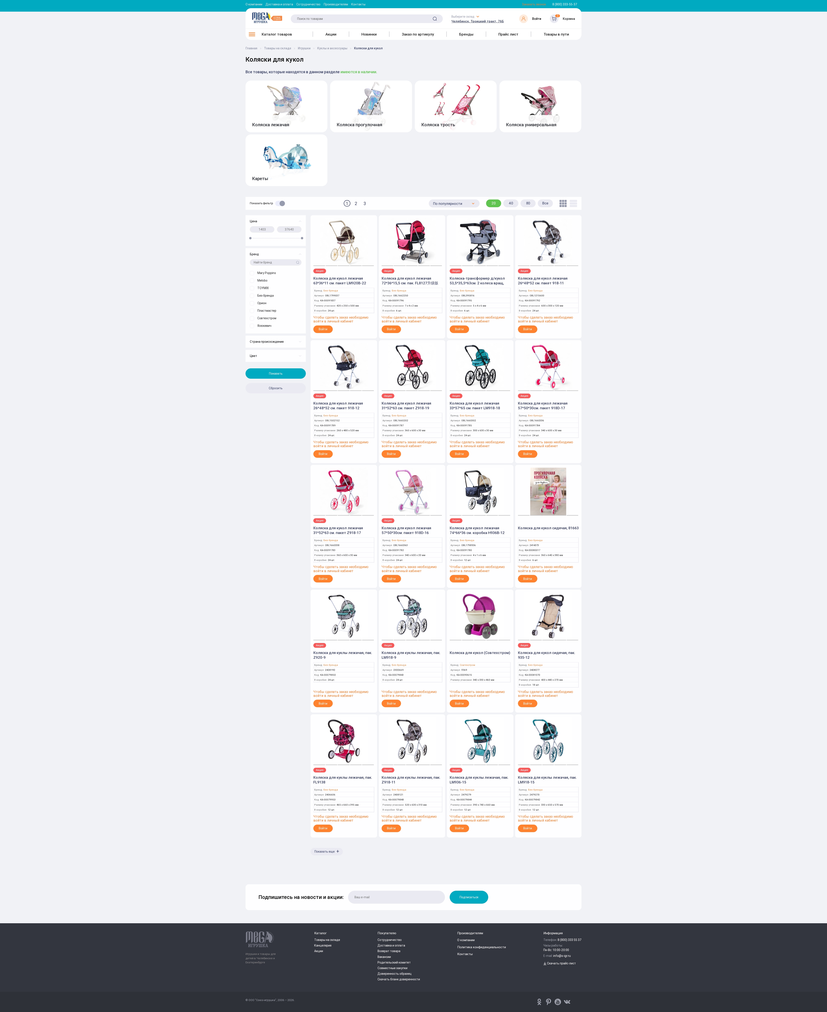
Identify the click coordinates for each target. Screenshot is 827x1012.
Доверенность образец (395, 973)
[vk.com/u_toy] (567, 1002)
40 (511, 203)
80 (528, 203)
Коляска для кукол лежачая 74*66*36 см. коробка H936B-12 (477, 530)
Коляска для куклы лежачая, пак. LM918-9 (411, 655)
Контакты (358, 4)
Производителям (336, 4)
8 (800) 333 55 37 (569, 940)
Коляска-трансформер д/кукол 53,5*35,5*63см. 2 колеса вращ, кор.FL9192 (477, 283)
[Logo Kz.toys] (267, 17)
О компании (254, 4)
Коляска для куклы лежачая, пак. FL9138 (342, 780)
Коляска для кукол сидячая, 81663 (548, 528)
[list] (572, 203)
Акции (330, 34)
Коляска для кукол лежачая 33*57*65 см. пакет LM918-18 (475, 405)
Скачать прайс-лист (561, 963)
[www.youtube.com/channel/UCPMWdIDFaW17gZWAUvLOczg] (558, 1002)
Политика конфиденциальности (481, 947)
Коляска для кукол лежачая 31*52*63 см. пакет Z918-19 (406, 405)
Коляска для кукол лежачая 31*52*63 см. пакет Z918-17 (338, 530)
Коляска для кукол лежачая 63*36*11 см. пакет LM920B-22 (339, 280)
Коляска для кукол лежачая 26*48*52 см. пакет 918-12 (338, 405)
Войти (323, 329)
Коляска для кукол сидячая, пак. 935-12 (546, 655)
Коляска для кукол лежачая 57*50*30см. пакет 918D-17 (542, 405)
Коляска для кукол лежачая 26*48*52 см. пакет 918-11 (542, 280)
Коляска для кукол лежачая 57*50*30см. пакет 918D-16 (406, 530)
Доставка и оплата (279, 4)
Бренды (466, 34)
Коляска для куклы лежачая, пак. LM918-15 (547, 780)
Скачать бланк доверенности (399, 979)
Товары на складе (327, 940)
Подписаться (469, 897)
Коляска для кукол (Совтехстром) (480, 652)
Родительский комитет (394, 962)
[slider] (250, 238)
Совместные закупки (392, 968)
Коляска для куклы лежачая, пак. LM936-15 (479, 780)
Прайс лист (508, 34)
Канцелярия (322, 945)
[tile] (562, 203)
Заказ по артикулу (418, 34)
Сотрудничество (308, 4)
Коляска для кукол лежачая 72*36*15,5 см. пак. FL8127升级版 (410, 280)
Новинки (369, 34)
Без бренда (330, 290)
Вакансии (384, 957)
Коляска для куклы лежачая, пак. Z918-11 (411, 780)
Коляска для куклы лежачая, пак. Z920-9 (342, 655)
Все (545, 203)
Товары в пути (556, 34)
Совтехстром (467, 665)
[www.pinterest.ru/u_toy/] (539, 1002)
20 (493, 203)
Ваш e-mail (246, 873)
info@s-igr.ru (562, 956)
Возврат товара (389, 951)
